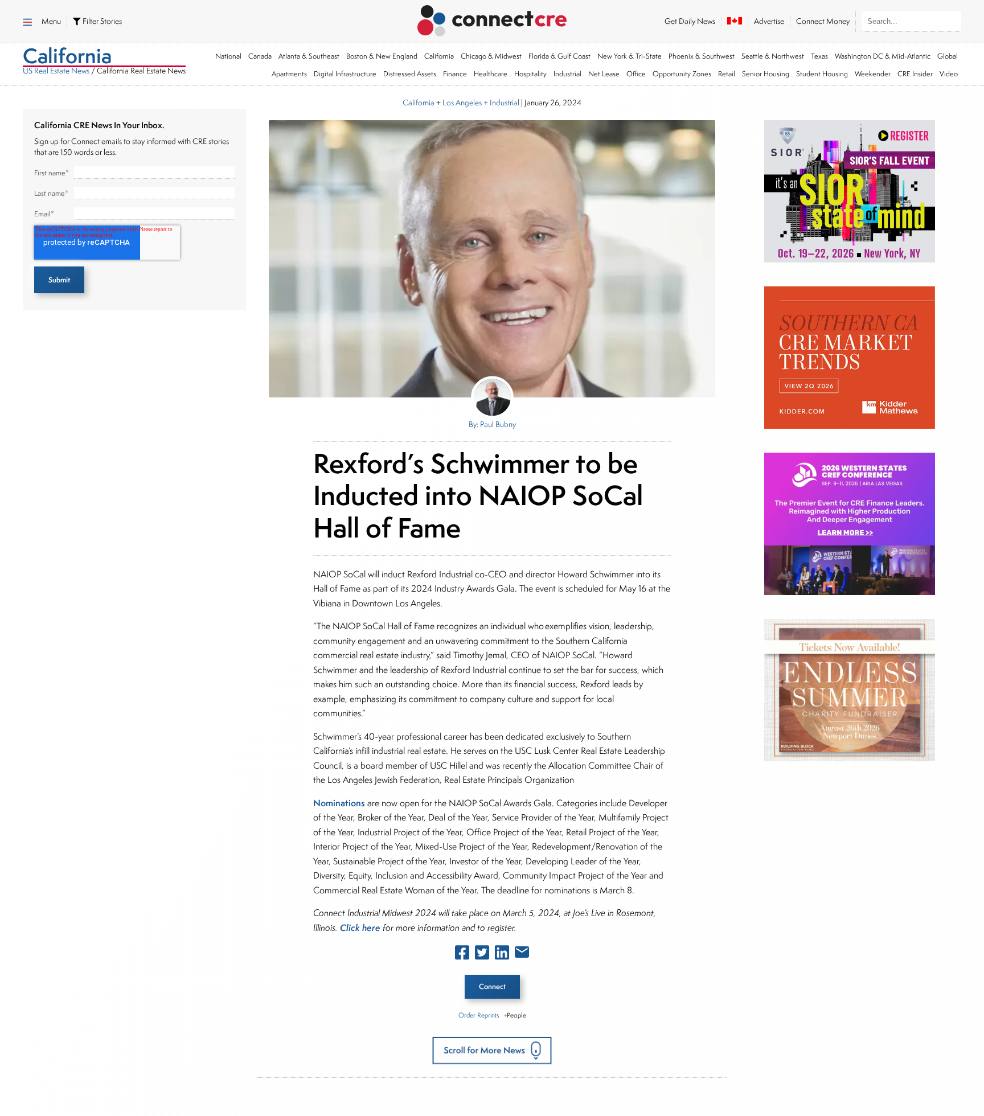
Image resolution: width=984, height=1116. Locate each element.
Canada (260, 56)
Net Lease (604, 74)
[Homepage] (492, 19)
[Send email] (522, 954)
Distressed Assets (409, 74)
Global (947, 56)
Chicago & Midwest (491, 56)
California (439, 56)
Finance (455, 74)
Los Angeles (462, 102)
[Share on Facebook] (462, 954)
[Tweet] (482, 954)
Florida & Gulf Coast (559, 56)
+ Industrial (500, 102)
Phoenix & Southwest (702, 56)
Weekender (873, 74)
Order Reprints (478, 1015)
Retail (726, 74)
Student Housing (822, 74)
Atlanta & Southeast (308, 56)
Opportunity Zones (682, 74)
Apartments (289, 74)
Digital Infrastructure (345, 74)
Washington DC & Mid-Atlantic (882, 56)
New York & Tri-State (629, 56)
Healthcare (490, 74)
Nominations (339, 803)
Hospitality (530, 74)
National (228, 56)
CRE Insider (915, 74)
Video (949, 74)
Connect (492, 986)
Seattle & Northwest (772, 56)
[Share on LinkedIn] (502, 954)
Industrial (567, 74)
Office (636, 74)
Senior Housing (765, 74)
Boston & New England (381, 56)
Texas (819, 56)
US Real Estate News (56, 70)
